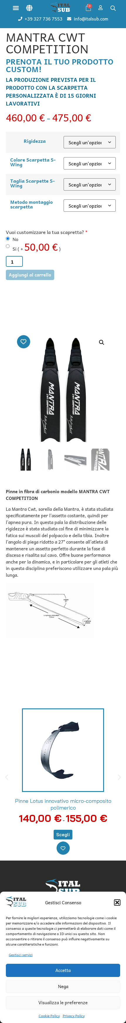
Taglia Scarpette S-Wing (32, 183)
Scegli (63, 828)
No (15, 239)
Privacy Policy (74, 1016)
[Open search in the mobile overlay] (113, 8)
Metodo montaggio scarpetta (31, 204)
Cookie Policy (49, 1016)
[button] (117, 902)
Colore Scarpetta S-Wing (33, 162)
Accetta (63, 970)
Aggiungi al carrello (30, 274)
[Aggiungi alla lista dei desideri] (23, 341)
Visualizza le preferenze (63, 1002)
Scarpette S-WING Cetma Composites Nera (63, 801)
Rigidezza (35, 140)
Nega (63, 986)
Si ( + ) (37, 247)
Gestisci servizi (21, 955)
